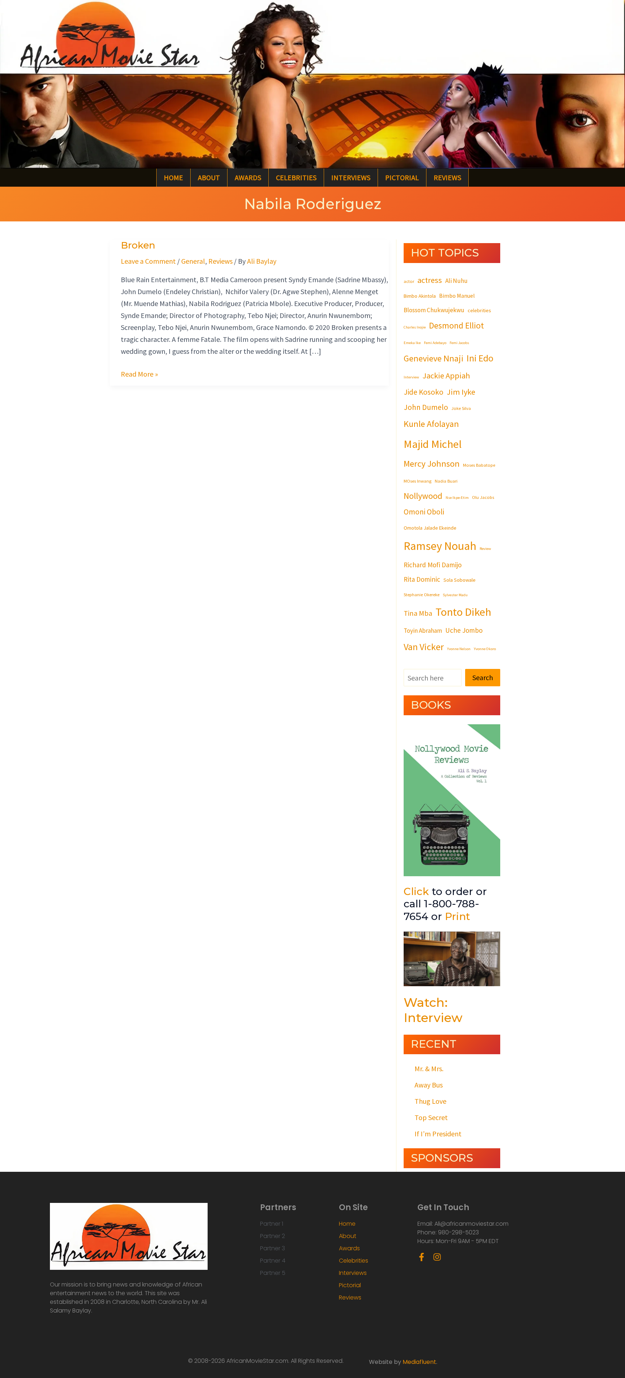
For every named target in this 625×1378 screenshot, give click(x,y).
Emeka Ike (412, 342)
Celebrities (296, 177)
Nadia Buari (446, 481)
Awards (248, 177)
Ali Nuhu (456, 281)
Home (173, 177)
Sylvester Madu (455, 595)
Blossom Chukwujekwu (434, 310)
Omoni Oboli (424, 512)
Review (485, 548)
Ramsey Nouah (440, 546)
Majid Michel (433, 444)
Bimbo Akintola (420, 296)
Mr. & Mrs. (428, 1068)
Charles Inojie (415, 327)
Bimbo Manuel (457, 295)
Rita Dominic (422, 579)
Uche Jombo (463, 630)
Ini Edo (480, 358)
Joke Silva (461, 408)
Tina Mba (418, 613)
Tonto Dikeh (463, 612)
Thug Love (430, 1101)
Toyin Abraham (423, 631)
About (209, 177)
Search (482, 677)
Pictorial (402, 177)
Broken (138, 245)
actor (409, 281)
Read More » (139, 373)
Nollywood (423, 496)
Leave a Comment (148, 261)
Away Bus (428, 1084)
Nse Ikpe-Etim (457, 497)
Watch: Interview (433, 1010)
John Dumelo (426, 407)
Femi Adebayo (435, 342)
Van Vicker (424, 647)
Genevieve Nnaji (433, 358)
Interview (411, 377)
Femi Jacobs (459, 342)
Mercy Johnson (432, 463)
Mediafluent (419, 1362)
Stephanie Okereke (421, 594)
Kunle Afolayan (431, 423)
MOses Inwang (417, 481)
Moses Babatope (479, 465)
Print (457, 916)
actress (429, 280)
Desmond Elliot (456, 325)
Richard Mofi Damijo (433, 564)
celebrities (479, 310)
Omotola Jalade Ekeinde (430, 528)
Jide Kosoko (423, 392)
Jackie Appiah (446, 375)
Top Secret (431, 1117)
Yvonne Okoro (485, 648)
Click (416, 891)
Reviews (447, 177)
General (193, 261)
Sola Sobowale (459, 580)
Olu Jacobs (483, 497)
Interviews (350, 177)
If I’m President (438, 1133)
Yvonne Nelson (459, 648)
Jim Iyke (461, 392)
